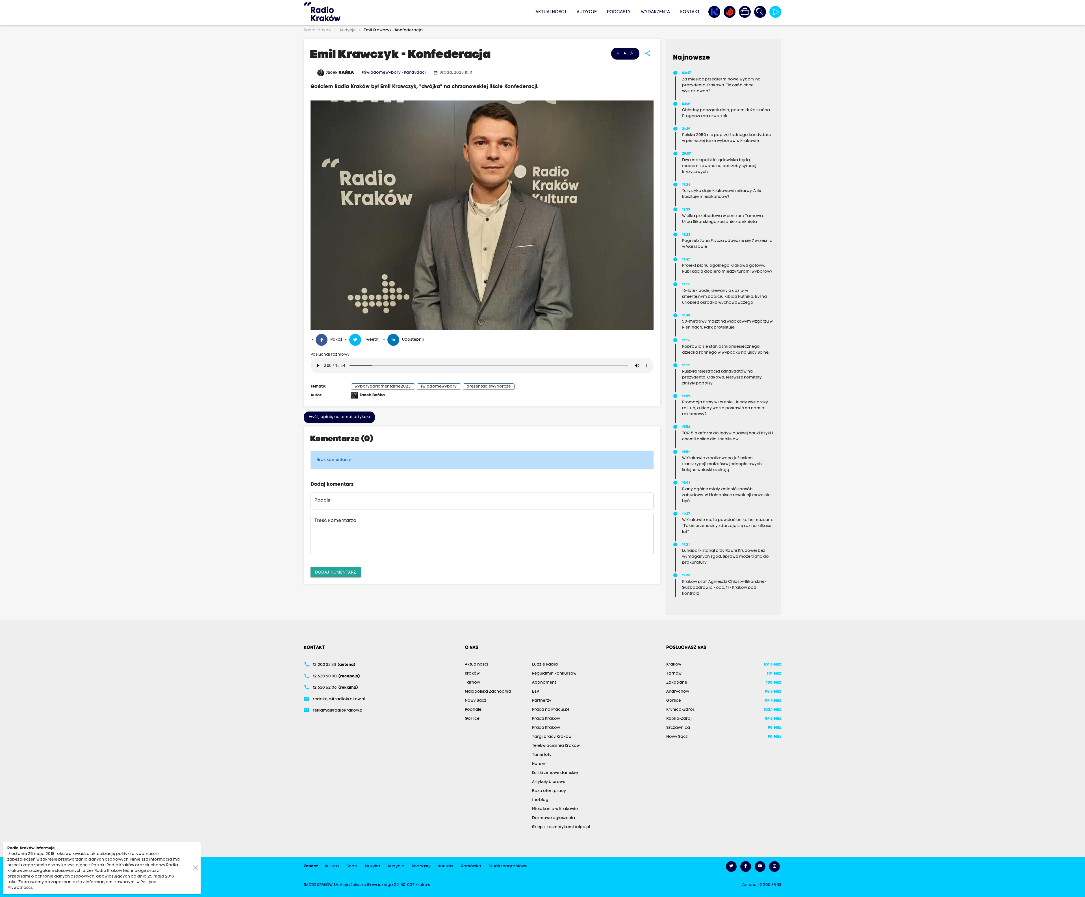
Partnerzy (541, 701)
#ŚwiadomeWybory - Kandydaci (394, 73)
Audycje (587, 12)
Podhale (473, 710)
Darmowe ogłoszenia (553, 818)
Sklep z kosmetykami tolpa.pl (561, 827)
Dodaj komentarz (335, 572)
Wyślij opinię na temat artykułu (339, 417)
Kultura (332, 866)
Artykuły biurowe (548, 782)
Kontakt (690, 12)
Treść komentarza (335, 520)
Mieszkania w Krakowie (555, 809)
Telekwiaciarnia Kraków (556, 746)
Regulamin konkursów (554, 673)
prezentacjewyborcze (488, 386)
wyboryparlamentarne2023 (383, 386)
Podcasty (619, 12)
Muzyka (372, 866)
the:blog (540, 800)
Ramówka (471, 866)
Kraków (472, 673)
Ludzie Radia (545, 664)
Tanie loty (542, 755)
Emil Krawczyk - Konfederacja (393, 30)
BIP (535, 692)
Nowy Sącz (475, 701)
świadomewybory (438, 386)
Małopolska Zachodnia (488, 692)
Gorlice (472, 719)
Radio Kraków (318, 30)
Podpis (322, 500)
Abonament (544, 683)
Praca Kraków (546, 719)
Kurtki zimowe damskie (555, 773)
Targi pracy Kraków (552, 737)
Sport (351, 866)
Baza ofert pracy (549, 791)
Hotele (538, 764)
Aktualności (551, 12)
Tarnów (472, 683)
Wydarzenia (655, 12)
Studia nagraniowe (508, 866)
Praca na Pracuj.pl (550, 710)
